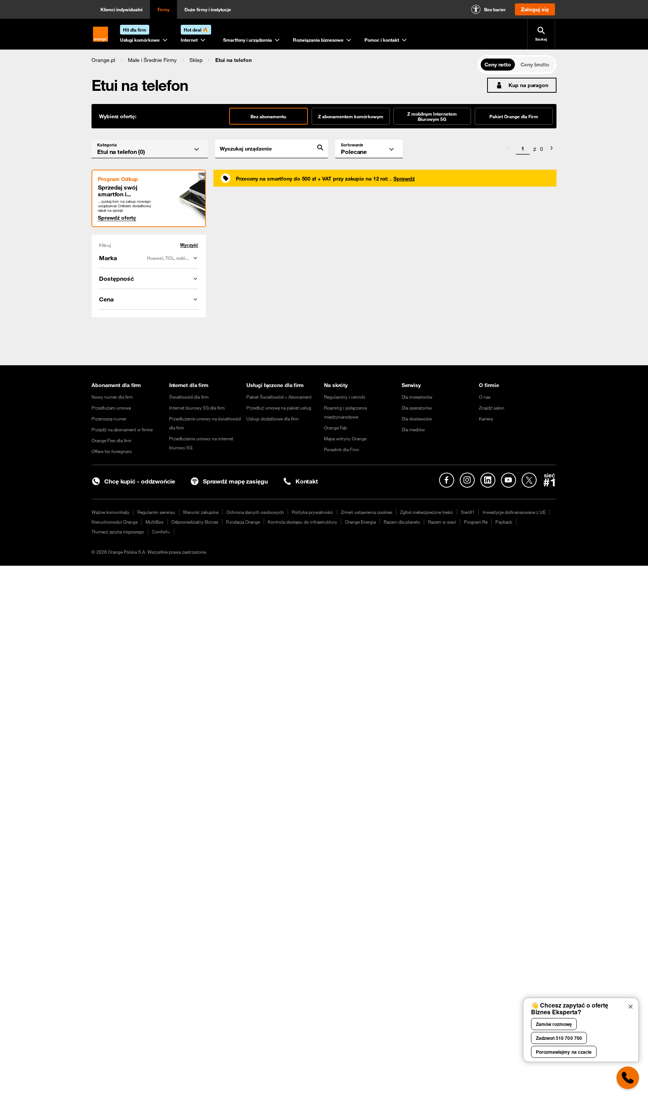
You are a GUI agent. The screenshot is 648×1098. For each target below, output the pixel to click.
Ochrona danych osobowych (255, 512)
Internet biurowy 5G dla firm (197, 408)
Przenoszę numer (109, 419)
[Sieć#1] (549, 480)
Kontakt (307, 481)
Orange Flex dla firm (111, 440)
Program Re (476, 522)
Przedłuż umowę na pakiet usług (278, 408)
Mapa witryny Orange (345, 438)
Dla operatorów (417, 408)
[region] (284, 60)
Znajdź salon (491, 408)
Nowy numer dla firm (112, 397)
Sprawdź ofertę (117, 218)
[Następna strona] (551, 149)
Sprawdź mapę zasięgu (235, 481)
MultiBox (155, 522)
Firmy (164, 9)
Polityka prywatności (312, 512)
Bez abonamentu (268, 116)
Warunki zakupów (201, 512)
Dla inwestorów (417, 397)
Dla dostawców (417, 419)
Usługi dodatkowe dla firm (272, 419)
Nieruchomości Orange (115, 522)
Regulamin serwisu (156, 512)
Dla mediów (413, 429)
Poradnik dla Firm (341, 449)
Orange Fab (335, 428)
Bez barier (495, 9)
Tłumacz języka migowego (118, 532)
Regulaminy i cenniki (344, 397)
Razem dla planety (402, 522)
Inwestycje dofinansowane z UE (514, 512)
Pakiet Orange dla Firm (513, 116)
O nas (484, 397)
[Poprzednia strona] (507, 149)
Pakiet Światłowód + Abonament (279, 397)
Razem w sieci (442, 522)
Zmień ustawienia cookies (366, 512)
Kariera (486, 419)
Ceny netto (497, 64)
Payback (503, 522)
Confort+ (161, 532)
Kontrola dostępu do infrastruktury (302, 522)
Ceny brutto (534, 64)
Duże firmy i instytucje (207, 9)
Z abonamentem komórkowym (350, 116)
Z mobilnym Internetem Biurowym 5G (432, 116)
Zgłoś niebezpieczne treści (426, 512)
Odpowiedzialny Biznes (194, 522)
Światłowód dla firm (188, 397)
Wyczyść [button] (189, 245)
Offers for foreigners (112, 451)
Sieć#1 (468, 512)
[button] (103, 60)
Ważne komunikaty (110, 512)
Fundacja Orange (243, 522)
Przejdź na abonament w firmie (122, 429)
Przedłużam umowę (111, 408)
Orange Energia (360, 522)
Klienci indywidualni (121, 9)
